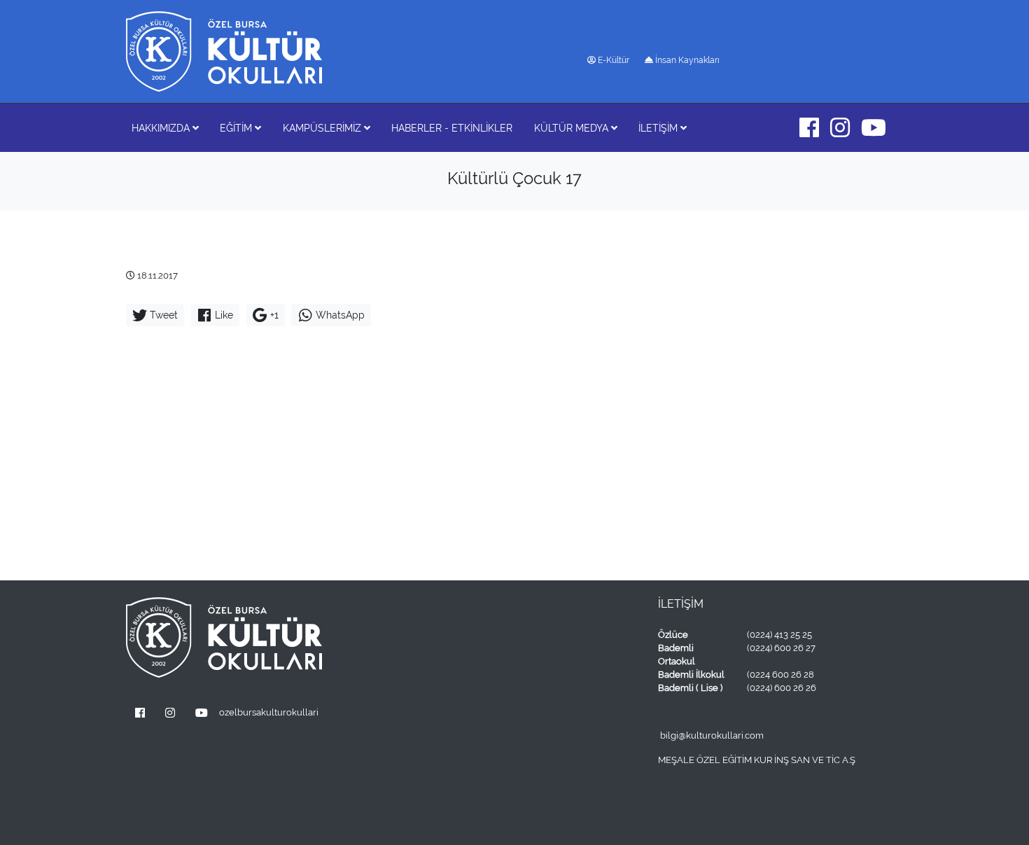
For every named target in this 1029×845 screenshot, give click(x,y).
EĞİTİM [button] (237, 128)
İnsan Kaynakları (686, 60)
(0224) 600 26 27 (781, 648)
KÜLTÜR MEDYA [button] (572, 128)
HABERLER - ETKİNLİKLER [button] (451, 128)
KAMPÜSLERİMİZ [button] (323, 128)
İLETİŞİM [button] (659, 128)
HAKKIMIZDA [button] (162, 128)
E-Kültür (612, 60)
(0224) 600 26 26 (781, 688)
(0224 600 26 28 (780, 674)
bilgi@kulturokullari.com (712, 735)
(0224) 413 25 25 (779, 634)
